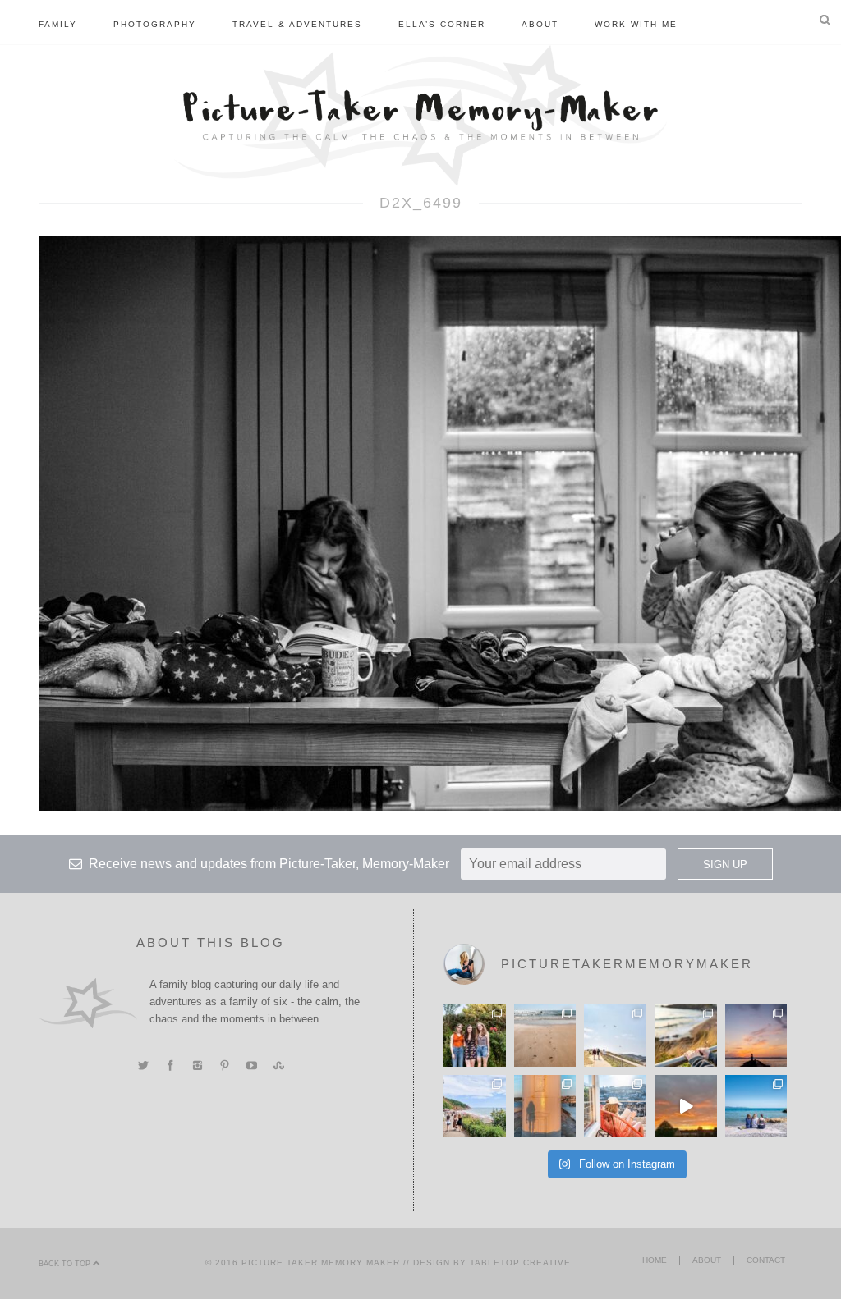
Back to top (66, 1264)
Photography (154, 24)
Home (654, 1260)
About (540, 24)
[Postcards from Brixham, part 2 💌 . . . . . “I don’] (474, 1106)
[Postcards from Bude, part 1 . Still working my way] (615, 1035)
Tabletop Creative (520, 1262)
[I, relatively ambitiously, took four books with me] (615, 1106)
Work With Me (636, 24)
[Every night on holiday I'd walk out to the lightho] (545, 1106)
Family (58, 24)
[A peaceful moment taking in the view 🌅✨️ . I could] (686, 1035)
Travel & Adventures (297, 24)
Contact (766, 1260)
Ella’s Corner (441, 24)
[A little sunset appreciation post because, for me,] (756, 1035)
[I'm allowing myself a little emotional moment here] (474, 1035)
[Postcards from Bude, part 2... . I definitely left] (545, 1035)
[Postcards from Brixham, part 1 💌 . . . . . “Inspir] (756, 1106)
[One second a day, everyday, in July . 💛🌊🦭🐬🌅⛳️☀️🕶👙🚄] (686, 1106)
